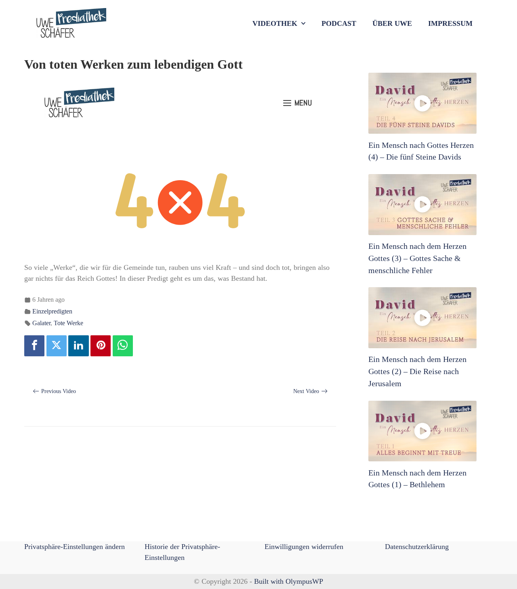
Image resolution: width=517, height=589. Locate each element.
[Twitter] (56, 345)
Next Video (306, 391)
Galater (41, 323)
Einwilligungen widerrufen (304, 547)
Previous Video (58, 391)
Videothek (274, 23)
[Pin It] (100, 345)
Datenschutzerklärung (417, 547)
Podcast (339, 23)
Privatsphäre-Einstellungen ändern (74, 547)
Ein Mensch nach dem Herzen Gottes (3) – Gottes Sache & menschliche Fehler (417, 258)
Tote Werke (68, 323)
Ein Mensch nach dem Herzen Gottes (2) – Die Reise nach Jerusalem (417, 371)
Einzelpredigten (52, 311)
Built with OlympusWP (288, 581)
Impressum (450, 23)
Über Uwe (392, 23)
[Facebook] (34, 345)
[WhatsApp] (123, 345)
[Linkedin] (78, 345)
